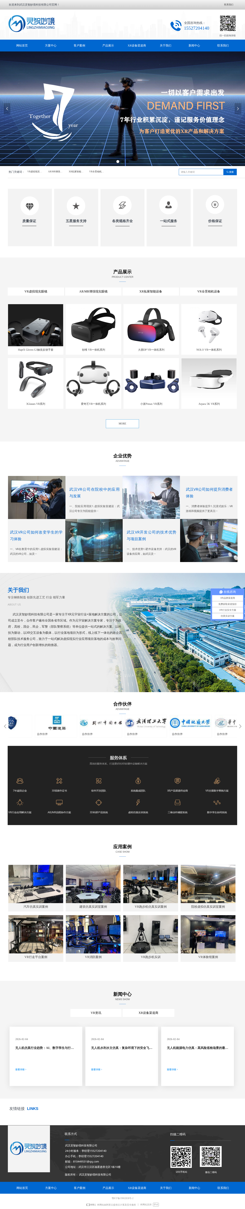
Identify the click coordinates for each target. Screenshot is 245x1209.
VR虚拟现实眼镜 (35, 171)
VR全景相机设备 (97, 171)
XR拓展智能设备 (77, 171)
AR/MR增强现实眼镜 (57, 171)
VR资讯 (96, 1012)
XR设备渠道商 (148, 1012)
